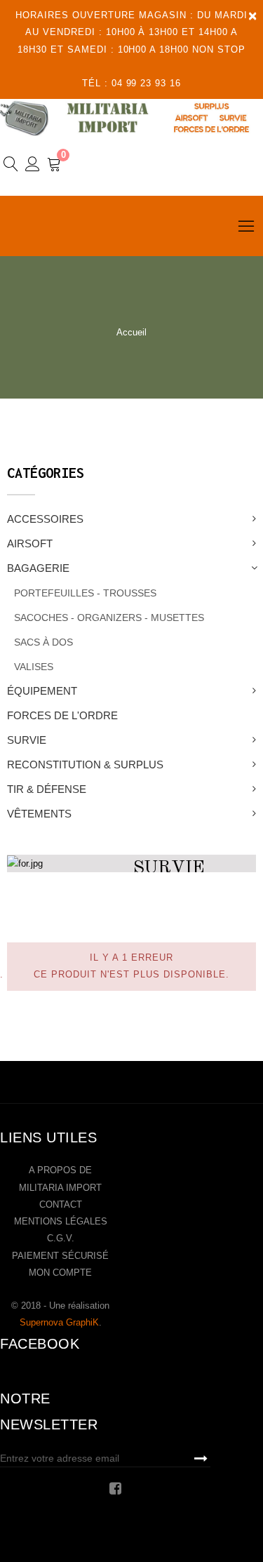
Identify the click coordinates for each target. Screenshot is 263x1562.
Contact (60, 1204)
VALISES (33, 666)
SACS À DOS (43, 642)
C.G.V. (60, 1238)
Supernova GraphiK (59, 1322)
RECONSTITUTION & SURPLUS (85, 764)
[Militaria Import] (131, 118)
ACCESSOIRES (45, 519)
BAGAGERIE (38, 568)
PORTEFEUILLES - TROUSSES (85, 593)
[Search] (11, 166)
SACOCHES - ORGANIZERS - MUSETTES (109, 617)
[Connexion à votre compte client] (32, 166)
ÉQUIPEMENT (42, 691)
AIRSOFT (30, 543)
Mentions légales (60, 1221)
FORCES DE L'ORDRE (62, 715)
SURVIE (26, 740)
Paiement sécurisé (60, 1255)
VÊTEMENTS (39, 814)
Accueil (131, 332)
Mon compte (60, 1272)
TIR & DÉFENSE (46, 789)
